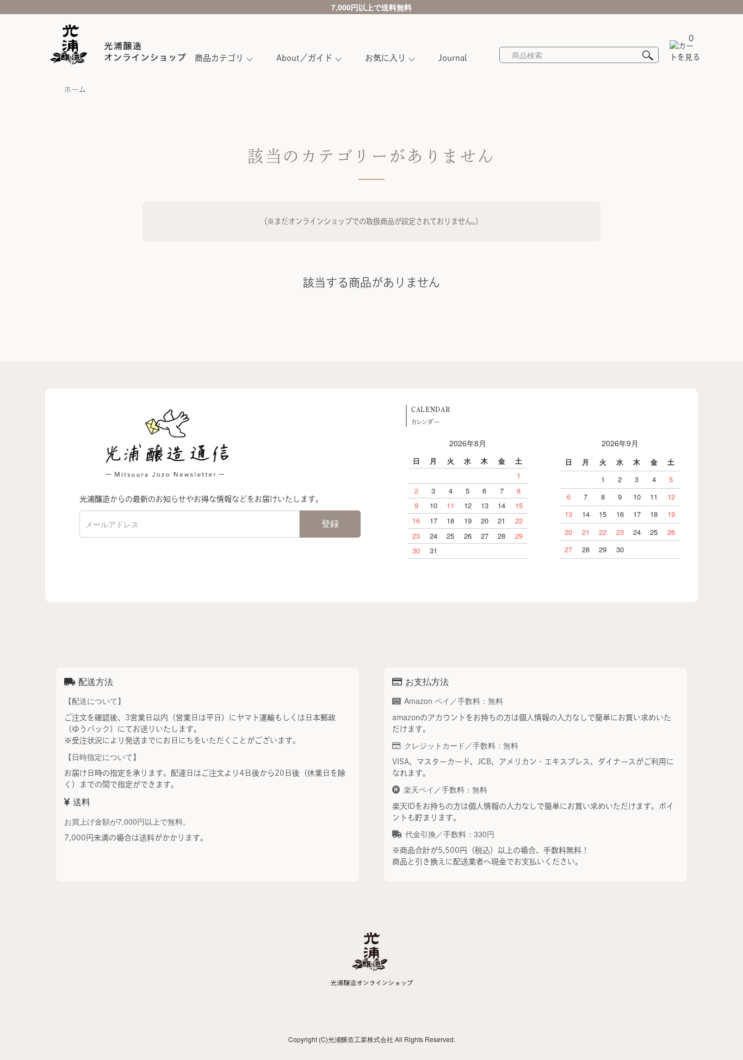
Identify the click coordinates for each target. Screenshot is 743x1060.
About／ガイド (304, 58)
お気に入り (385, 58)
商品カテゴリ (219, 58)
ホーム (75, 89)
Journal (452, 58)
